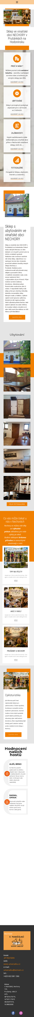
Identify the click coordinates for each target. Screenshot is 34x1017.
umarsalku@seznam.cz (14, 970)
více (16, 581)
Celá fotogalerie (17, 504)
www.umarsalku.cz (12, 964)
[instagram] (21, 1013)
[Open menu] (17, 2)
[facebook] (13, 1013)
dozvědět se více (17, 82)
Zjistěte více (17, 317)
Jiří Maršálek (9, 957)
